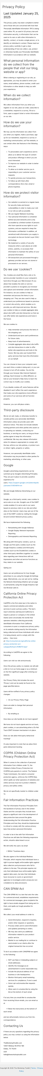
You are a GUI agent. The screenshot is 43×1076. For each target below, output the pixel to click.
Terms (33, 1068)
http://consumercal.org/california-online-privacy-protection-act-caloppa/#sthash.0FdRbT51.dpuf (20, 644)
